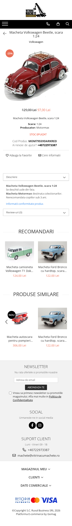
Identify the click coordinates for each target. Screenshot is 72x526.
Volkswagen (36, 42)
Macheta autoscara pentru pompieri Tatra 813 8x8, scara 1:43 (19, 338)
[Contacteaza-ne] (48, 24)
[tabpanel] (36, 76)
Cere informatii (50, 155)
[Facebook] (32, 425)
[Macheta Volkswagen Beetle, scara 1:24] (36, 76)
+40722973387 (38, 450)
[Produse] (5, 25)
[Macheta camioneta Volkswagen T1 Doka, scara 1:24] (19, 252)
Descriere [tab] (11, 177)
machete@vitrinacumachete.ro (38, 455)
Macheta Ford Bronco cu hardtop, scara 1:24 (52, 269)
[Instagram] (39, 425)
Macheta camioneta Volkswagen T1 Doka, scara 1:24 (19, 269)
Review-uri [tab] (14, 212)
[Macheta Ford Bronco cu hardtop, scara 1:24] (52, 252)
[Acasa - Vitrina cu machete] (36, 10)
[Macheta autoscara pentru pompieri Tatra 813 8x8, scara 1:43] (19, 318)
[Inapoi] (3, 33)
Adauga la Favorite (20, 155)
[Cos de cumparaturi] (58, 24)
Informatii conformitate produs (24, 204)
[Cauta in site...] (67, 24)
